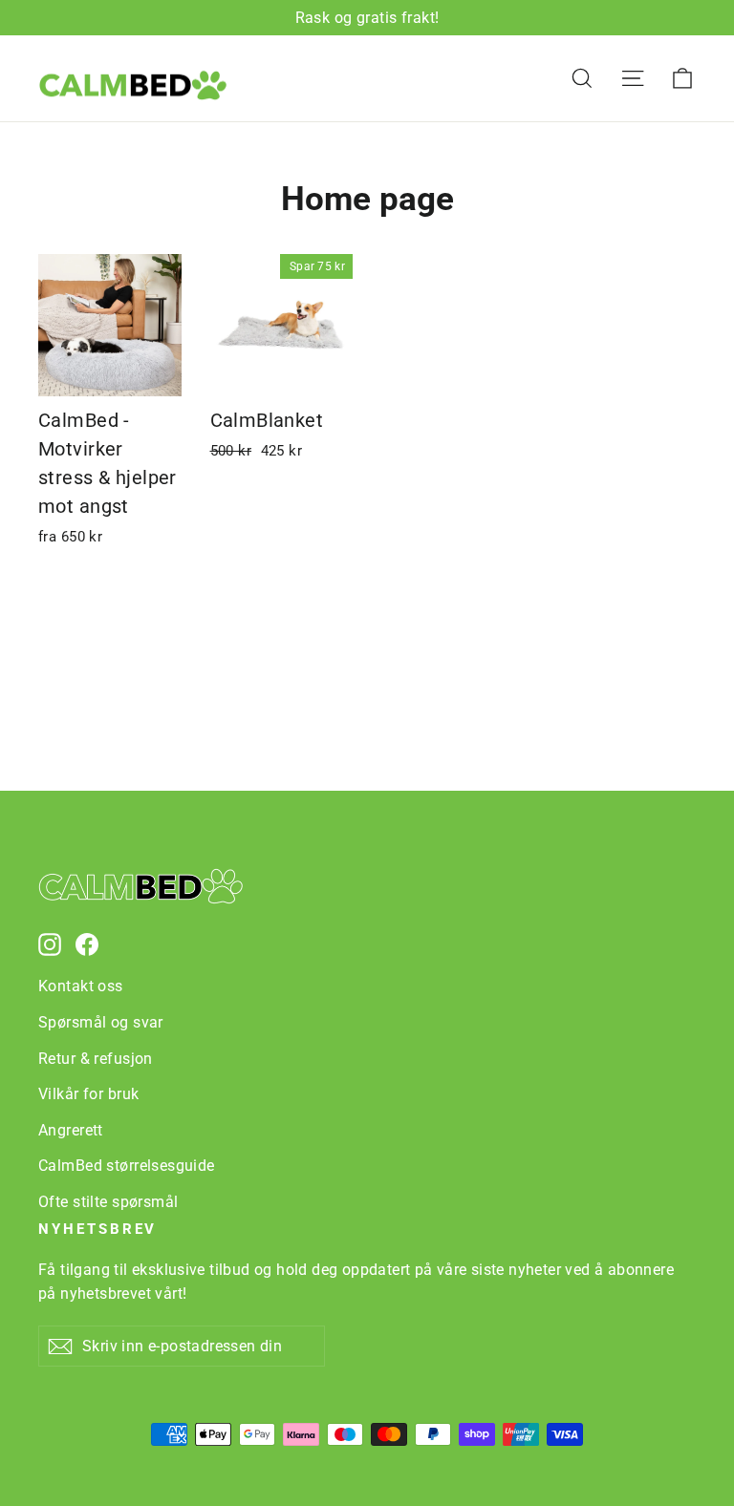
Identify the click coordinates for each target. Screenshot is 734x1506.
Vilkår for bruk (88, 1094)
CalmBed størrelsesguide (126, 1165)
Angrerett (70, 1130)
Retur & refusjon (95, 1059)
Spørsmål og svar (100, 1022)
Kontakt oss (80, 986)
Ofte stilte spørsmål (108, 1202)
